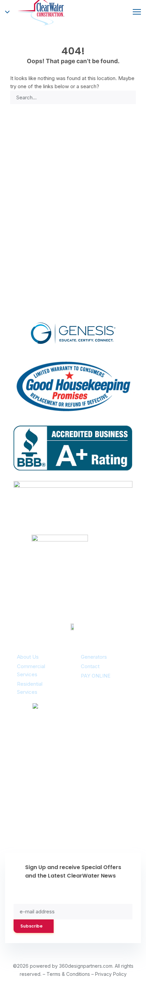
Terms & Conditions (68, 974)
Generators (94, 657)
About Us (28, 657)
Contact (90, 666)
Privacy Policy (111, 974)
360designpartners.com (85, 966)
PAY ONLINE (95, 676)
